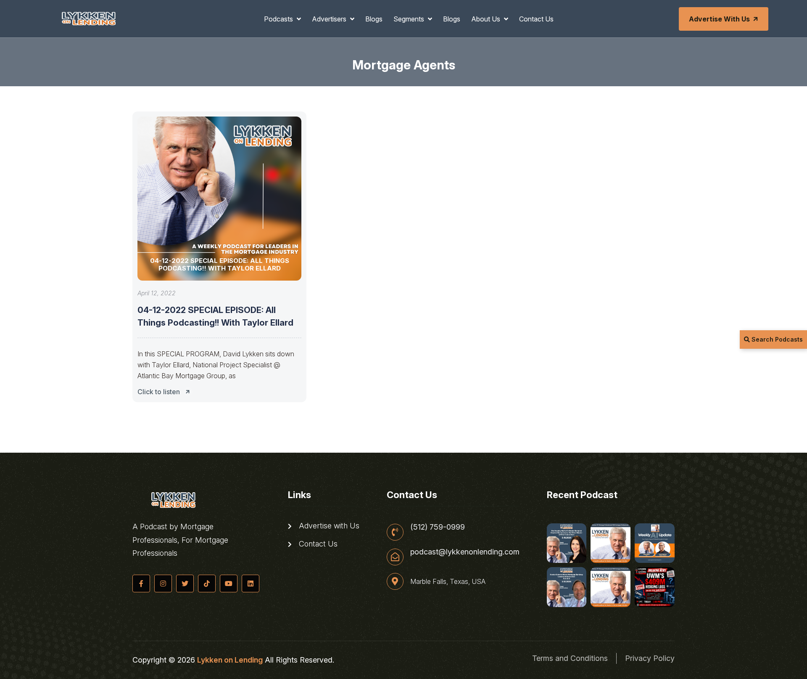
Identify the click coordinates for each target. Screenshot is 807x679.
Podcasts (279, 19)
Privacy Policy (650, 658)
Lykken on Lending (230, 659)
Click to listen (158, 391)
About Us (486, 19)
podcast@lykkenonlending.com (465, 552)
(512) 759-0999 (437, 527)
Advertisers (330, 19)
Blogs (373, 19)
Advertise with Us (719, 19)
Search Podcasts (776, 339)
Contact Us (536, 19)
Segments (409, 19)
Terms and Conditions (570, 658)
